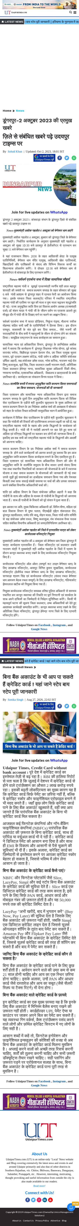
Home (7, 110)
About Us (39, 1154)
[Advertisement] (39, 66)
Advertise (55, 1220)
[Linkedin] (44, 1200)
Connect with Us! (39, 1192)
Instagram (59, 625)
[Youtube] (50, 1200)
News (20, 110)
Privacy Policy (42, 1220)
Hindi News (24, 667)
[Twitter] (33, 1200)
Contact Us (28, 1220)
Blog (64, 1220)
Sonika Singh (15, 699)
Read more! (39, 1186)
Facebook (44, 625)
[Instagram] (39, 1200)
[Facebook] (27, 1200)
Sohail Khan (15, 151)
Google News (39, 629)
